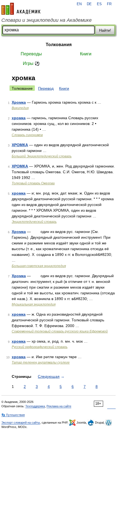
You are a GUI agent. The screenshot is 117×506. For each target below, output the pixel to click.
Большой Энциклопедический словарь (42, 156)
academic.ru (21, 9)
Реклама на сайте (59, 406)
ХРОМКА (20, 145)
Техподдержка (35, 406)
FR (109, 4)
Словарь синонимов (27, 135)
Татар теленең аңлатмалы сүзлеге (41, 362)
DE (89, 4)
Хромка (19, 102)
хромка (19, 118)
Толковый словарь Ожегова (33, 183)
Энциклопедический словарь (34, 222)
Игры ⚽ (31, 63)
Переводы (31, 54)
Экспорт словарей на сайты (20, 422)
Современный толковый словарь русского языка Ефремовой (60, 331)
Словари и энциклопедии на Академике (46, 20)
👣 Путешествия (13, 415)
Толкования (59, 44)
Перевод (46, 88)
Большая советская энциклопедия (39, 266)
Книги (85, 54)
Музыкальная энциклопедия (34, 304)
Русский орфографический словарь (39, 347)
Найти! (105, 30)
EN (79, 4)
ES (99, 4)
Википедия (20, 108)
